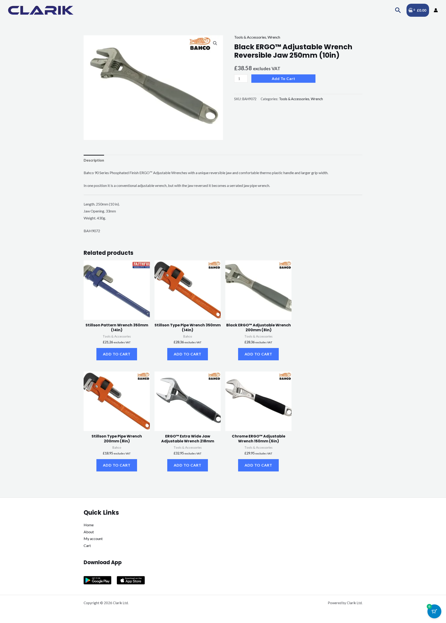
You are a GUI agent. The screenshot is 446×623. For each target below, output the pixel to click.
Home (89, 525)
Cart (87, 545)
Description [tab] (94, 160)
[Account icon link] (436, 10)
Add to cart (283, 78)
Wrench (274, 37)
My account (93, 538)
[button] (398, 10)
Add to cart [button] (117, 354)
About (89, 532)
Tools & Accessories (250, 37)
